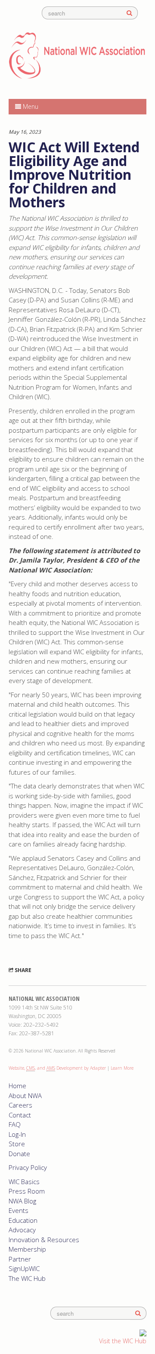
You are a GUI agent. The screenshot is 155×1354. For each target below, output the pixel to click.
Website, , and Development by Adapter (57, 1068)
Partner (20, 1259)
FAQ (15, 1124)
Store (17, 1143)
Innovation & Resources (44, 1239)
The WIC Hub (27, 1278)
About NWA (25, 1095)
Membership (27, 1249)
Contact (20, 1115)
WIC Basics (24, 1181)
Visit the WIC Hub (122, 1341)
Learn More (122, 1068)
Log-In (17, 1134)
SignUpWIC (24, 1268)
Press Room (27, 1191)
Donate (19, 1153)
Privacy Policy (28, 1167)
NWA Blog (22, 1201)
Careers (20, 1105)
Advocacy (22, 1229)
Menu (29, 106)
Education (23, 1220)
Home (17, 1085)
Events (18, 1210)
